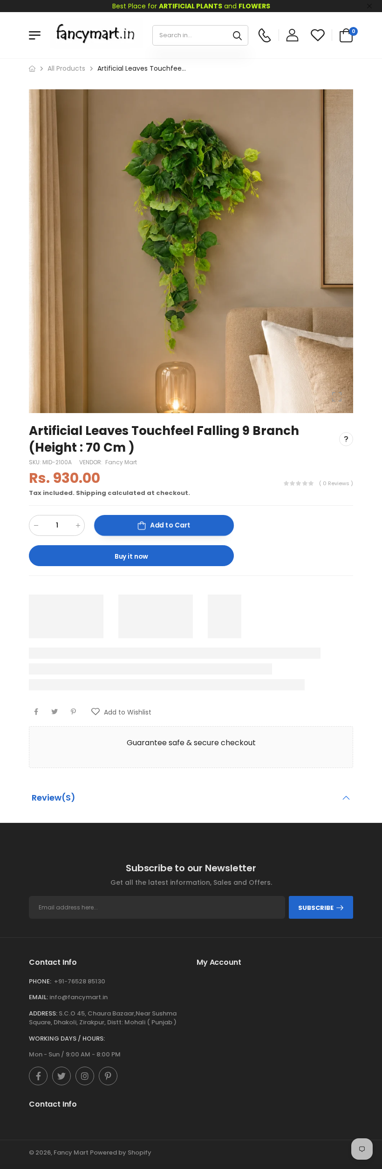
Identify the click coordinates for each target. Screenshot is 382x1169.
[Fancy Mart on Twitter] (61, 1076)
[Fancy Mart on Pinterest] (108, 1076)
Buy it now (132, 556)
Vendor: (91, 462)
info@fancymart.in (78, 997)
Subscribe (316, 907)
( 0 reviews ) (336, 483)
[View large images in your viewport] (336, 396)
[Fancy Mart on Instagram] (84, 1076)
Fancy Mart (121, 462)
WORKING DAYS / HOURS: (67, 1038)
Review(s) (53, 797)
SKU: (35, 462)
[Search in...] (237, 35)
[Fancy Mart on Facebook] (38, 1076)
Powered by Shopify (120, 1152)
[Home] (32, 68)
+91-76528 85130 (79, 981)
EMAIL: (38, 997)
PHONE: (40, 981)
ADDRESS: (43, 1013)
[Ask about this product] (346, 439)
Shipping (91, 492)
